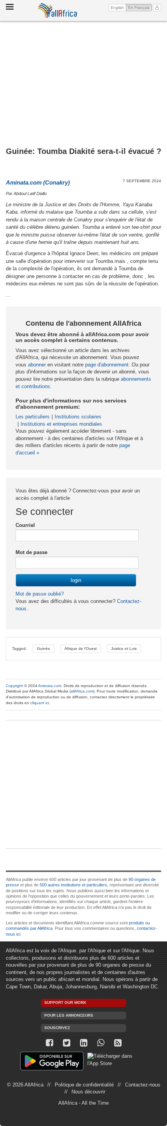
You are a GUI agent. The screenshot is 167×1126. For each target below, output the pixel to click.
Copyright (14, 686)
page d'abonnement (107, 365)
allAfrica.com (82, 691)
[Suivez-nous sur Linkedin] (83, 1043)
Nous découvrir (88, 1092)
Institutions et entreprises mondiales (61, 424)
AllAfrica (57, 10)
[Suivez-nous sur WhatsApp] (100, 1043)
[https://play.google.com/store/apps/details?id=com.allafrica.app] (52, 1062)
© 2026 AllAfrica (25, 1085)
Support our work (65, 1002)
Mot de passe (31, 552)
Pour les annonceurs (68, 1015)
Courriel (25, 525)
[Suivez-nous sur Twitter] (66, 1043)
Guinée (43, 648)
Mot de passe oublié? (40, 594)
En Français (140, 7)
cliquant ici (39, 703)
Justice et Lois (124, 648)
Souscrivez (57, 1028)
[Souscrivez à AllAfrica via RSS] (117, 1043)
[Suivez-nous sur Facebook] (49, 1043)
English (117, 7)
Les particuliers (33, 417)
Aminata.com (49, 686)
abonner (37, 365)
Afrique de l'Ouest (80, 648)
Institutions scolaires (78, 417)
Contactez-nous (142, 1085)
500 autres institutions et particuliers (73, 884)
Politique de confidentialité (84, 1085)
